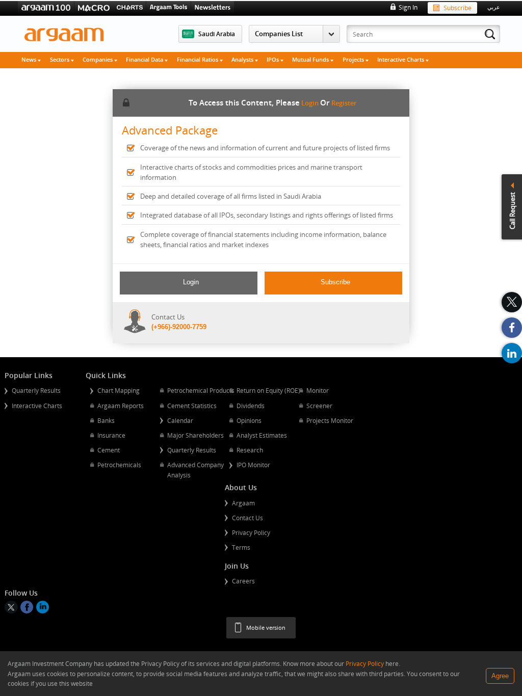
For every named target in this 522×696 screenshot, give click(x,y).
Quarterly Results (36, 390)
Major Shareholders (195, 435)
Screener (319, 405)
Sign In (408, 7)
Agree (500, 676)
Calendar (180, 420)
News (29, 59)
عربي (493, 7)
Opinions (249, 420)
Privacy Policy (251, 532)
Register (344, 103)
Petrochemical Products (200, 390)
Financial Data (145, 59)
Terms (241, 547)
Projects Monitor (329, 420)
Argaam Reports (120, 405)
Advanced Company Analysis (195, 470)
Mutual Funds (311, 59)
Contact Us (247, 518)
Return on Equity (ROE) (268, 390)
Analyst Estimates (262, 435)
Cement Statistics (192, 405)
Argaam (243, 503)
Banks (106, 420)
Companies (98, 59)
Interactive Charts (401, 59)
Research (250, 450)
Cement (108, 450)
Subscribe (457, 8)
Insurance (111, 435)
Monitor (317, 390)
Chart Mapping (118, 390)
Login (310, 103)
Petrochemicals (119, 465)
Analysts (243, 59)
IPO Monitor (253, 465)
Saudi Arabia (216, 34)
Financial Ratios (198, 59)
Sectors (60, 59)
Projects (354, 59)
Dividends (251, 405)
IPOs (273, 59)
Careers (243, 581)
